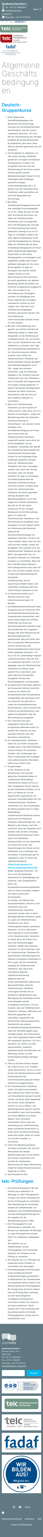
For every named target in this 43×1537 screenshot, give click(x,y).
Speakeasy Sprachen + (14, 3)
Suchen (33, 1373)
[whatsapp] (3, 1513)
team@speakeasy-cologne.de (14, 1366)
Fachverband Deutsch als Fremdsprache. (10, 53)
